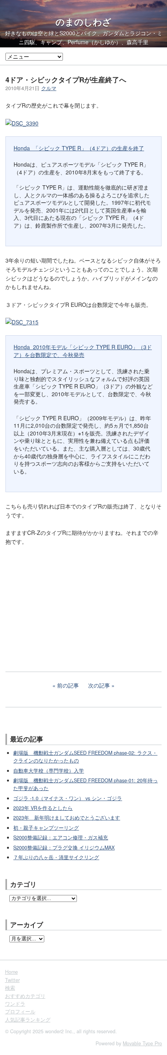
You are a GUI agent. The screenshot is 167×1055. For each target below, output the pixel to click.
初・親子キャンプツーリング (46, 827)
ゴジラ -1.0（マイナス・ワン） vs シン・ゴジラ (67, 798)
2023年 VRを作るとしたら (43, 807)
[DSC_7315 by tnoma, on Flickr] (21, 322)
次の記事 (99, 685)
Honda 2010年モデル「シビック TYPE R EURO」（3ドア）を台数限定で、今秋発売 (83, 351)
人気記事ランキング (27, 1019)
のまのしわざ (83, 22)
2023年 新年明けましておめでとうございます (66, 817)
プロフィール (20, 1011)
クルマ (48, 88)
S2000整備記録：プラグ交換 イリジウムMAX (64, 847)
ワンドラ (15, 1003)
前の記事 (68, 685)
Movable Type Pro (142, 1043)
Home (11, 971)
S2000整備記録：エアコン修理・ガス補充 (60, 837)
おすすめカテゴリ (25, 995)
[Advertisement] (63, 603)
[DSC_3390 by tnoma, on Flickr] (21, 123)
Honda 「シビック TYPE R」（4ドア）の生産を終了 (79, 148)
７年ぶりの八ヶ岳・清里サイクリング (56, 857)
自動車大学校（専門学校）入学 (48, 770)
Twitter (12, 980)
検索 (10, 987)
